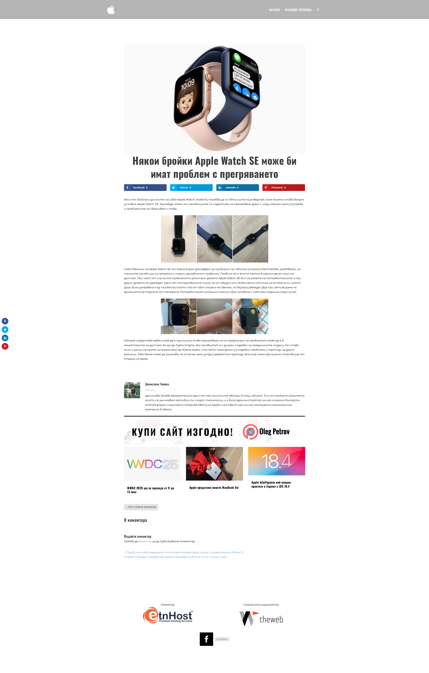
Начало (274, 10)
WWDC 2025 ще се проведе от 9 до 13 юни (150, 490)
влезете (145, 541)
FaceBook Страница (298, 10)
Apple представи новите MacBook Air (214, 487)
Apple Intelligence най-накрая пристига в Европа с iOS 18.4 (271, 484)
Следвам (222, 639)
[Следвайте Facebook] (206, 639)
